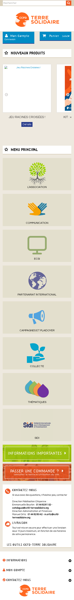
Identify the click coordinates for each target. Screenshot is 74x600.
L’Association (37, 187)
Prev (6, 94)
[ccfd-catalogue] (37, 18)
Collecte (37, 366)
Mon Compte (19, 36)
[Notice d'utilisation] (37, 472)
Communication (37, 223)
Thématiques (37, 402)
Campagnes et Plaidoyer (37, 330)
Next (68, 94)
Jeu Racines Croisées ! (27, 117)
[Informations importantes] (37, 453)
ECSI (37, 258)
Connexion (9, 39)
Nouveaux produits (28, 53)
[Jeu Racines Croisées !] (26, 88)
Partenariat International (37, 294)
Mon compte (15, 570)
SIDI (37, 438)
